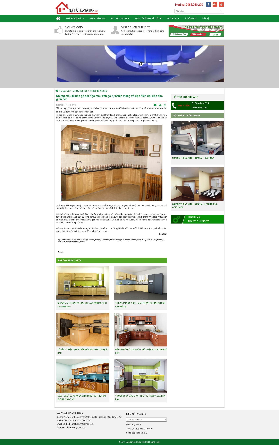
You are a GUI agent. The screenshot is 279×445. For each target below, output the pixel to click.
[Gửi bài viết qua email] (155, 105)
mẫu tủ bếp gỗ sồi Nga (73, 120)
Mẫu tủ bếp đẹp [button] (97, 18)
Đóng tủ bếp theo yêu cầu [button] (147, 18)
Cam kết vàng (74, 27)
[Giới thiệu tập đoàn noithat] (141, 63)
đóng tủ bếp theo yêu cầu (95, 228)
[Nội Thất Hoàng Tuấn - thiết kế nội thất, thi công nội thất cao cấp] (77, 7)
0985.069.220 (70, 420)
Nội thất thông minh (186, 115)
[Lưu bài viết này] (165, 105)
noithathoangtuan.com (75, 427)
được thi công (89, 120)
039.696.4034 (84, 420)
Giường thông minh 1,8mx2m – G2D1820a (193, 158)
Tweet (60, 252)
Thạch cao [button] (172, 18)
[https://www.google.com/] (215, 4)
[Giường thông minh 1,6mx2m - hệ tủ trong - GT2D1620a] (197, 184)
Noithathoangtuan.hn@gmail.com (78, 424)
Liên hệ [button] (205, 18)
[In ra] (160, 105)
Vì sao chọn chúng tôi (136, 27)
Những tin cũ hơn (69, 260)
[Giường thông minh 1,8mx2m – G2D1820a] (197, 138)
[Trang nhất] (58, 18)
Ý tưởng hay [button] (191, 18)
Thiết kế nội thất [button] (74, 18)
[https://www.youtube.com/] (221, 4)
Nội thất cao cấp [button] (119, 18)
